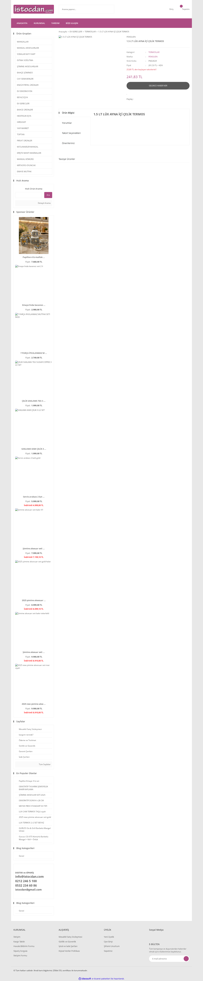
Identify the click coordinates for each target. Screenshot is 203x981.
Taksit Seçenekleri (71, 133)
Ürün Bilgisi (68, 112)
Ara (48, 195)
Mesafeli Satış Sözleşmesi (70, 936)
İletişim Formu (20, 955)
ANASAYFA (22, 23)
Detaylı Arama (44, 203)
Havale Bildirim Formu (23, 946)
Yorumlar (67, 122)
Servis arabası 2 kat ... (34, 496)
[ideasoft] (85, 978)
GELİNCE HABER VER (158, 85)
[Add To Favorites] (128, 93)
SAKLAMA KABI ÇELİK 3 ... (33, 448)
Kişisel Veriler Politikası (69, 950)
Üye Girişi (108, 941)
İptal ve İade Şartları (68, 946)
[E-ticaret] (101, 978)
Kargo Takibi (19, 941)
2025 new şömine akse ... (34, 703)
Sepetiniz (108, 950)
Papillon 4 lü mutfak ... (34, 257)
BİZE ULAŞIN (72, 23)
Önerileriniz (68, 143)
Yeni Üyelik (109, 936)
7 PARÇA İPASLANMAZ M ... (33, 353)
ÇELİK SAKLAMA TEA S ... (34, 400)
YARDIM (55, 23)
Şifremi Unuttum (112, 946)
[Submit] (186, 958)
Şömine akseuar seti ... (34, 548)
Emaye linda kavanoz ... (33, 305)
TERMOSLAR (153, 52)
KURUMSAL (39, 23)
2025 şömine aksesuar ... (34, 600)
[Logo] (33, 9)
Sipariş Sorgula (20, 950)
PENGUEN (131, 36)
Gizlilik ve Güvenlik (67, 941)
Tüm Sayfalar (44, 764)
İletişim (16, 936)
